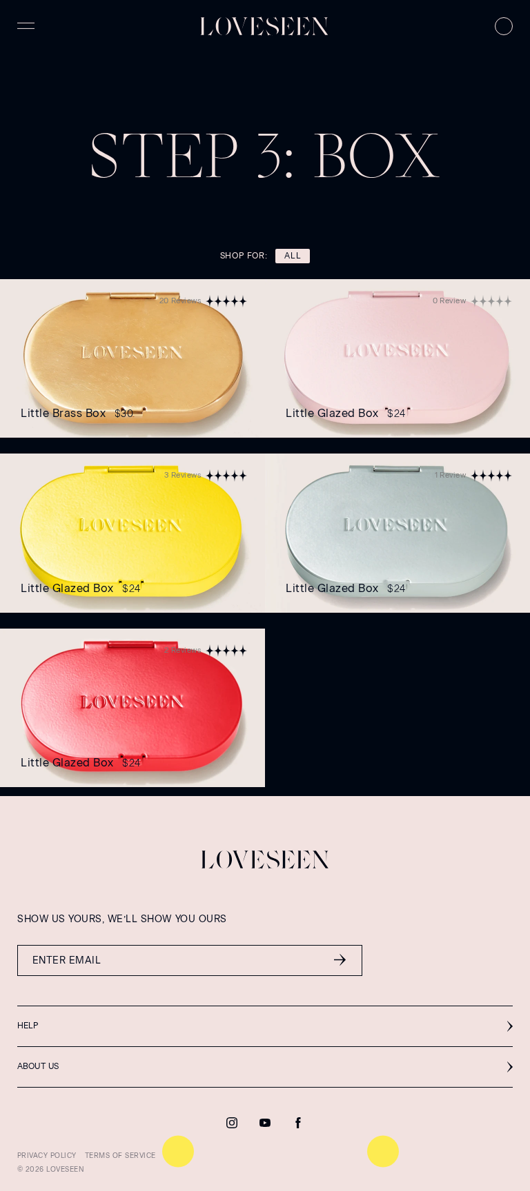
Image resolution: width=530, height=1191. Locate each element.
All (292, 256)
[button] (265, 1026)
